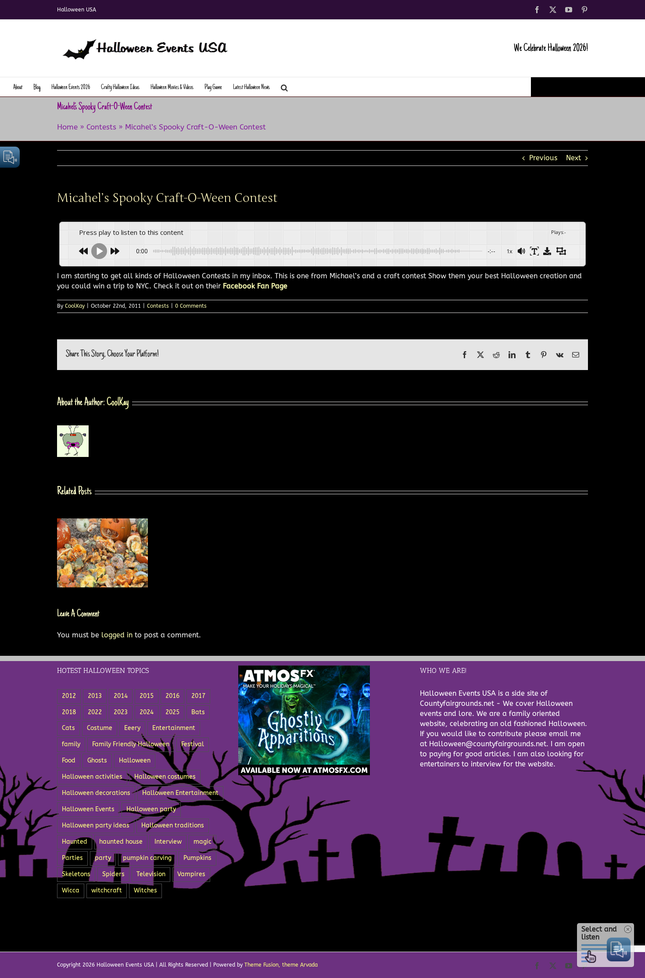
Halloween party (151, 809)
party (103, 858)
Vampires (191, 874)
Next (573, 158)
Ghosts (97, 760)
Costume (99, 728)
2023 (121, 712)
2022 (95, 712)
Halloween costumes (165, 776)
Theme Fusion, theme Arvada (281, 965)
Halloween (134, 760)
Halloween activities (92, 776)
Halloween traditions (172, 825)
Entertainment (173, 728)
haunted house (121, 841)
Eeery (132, 728)
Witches (145, 890)
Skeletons (76, 874)
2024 (147, 712)
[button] (284, 86)
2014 (121, 696)
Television (150, 874)
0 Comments (191, 306)
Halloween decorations (96, 793)
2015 (147, 696)
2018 (69, 712)
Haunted (74, 841)
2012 (69, 696)
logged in (117, 635)
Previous (543, 158)
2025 (172, 712)
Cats (68, 728)
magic (202, 841)
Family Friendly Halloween (130, 744)
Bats (198, 712)
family (71, 744)
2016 (172, 696)
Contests (101, 126)
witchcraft (106, 890)
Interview (168, 841)
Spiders (113, 874)
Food (68, 760)
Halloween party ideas (95, 825)
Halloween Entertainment (180, 793)
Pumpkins (197, 858)
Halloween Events (88, 809)
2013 (95, 696)
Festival (192, 744)
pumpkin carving (147, 858)
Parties (72, 858)
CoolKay (75, 306)
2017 (198, 696)
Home (67, 126)
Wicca (70, 890)
